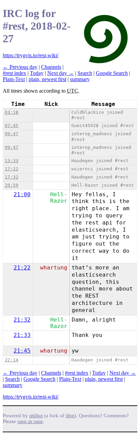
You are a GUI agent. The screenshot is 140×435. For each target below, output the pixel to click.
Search (84, 73)
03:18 (11, 112)
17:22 (11, 168)
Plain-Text (14, 79)
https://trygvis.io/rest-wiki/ (30, 55)
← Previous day (20, 67)
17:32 (11, 177)
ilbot (70, 415)
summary (80, 79)
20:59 (11, 185)
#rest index (14, 73)
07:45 (11, 125)
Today (36, 73)
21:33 (22, 335)
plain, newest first (47, 79)
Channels (51, 67)
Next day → (60, 73)
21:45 (22, 350)
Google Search (112, 73)
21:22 (22, 267)
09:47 (11, 133)
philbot (36, 415)
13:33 (11, 160)
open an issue (30, 421)
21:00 (22, 194)
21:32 (22, 319)
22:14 (11, 359)
